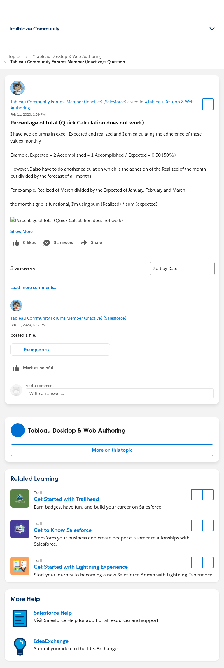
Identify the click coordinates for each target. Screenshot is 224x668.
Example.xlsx (37, 349)
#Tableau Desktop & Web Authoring (67, 56)
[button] (112, 450)
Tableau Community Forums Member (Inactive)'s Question (67, 61)
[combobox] (182, 268)
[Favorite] (208, 104)
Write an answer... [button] (46, 393)
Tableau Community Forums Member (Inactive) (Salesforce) (68, 101)
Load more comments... (33, 287)
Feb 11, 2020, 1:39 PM (28, 114)
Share (90, 243)
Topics (14, 56)
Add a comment (40, 385)
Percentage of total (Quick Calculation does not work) (77, 122)
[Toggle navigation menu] (212, 28)
